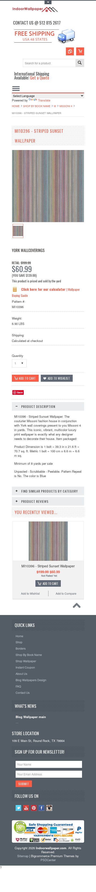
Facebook (42, 808)
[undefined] (48, 221)
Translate (44, 100)
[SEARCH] (79, 63)
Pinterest (34, 808)
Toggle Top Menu (48, 2)
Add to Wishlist (30, 593)
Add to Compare (66, 593)
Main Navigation (16, 88)
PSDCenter (48, 860)
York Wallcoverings (28, 250)
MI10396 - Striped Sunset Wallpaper (48, 566)
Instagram (49, 808)
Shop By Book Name (36, 106)
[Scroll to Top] (78, 606)
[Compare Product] (70, 51)
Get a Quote (39, 77)
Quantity (17, 355)
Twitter (18, 808)
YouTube (26, 808)
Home (16, 106)
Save (20, 392)
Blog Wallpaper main (31, 717)
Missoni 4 (65, 106)
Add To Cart (50, 583)
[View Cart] (80, 51)
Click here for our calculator (43, 289)
